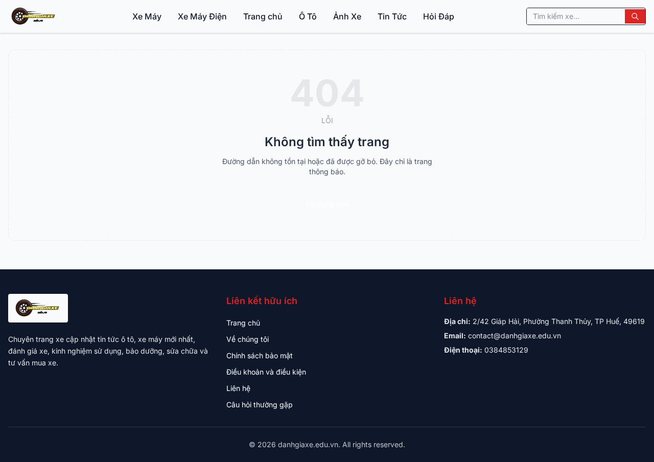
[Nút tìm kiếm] (635, 16)
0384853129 (506, 349)
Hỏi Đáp (438, 16)
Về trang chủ (327, 204)
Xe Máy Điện (202, 16)
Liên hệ (238, 388)
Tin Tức (392, 16)
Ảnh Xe (347, 16)
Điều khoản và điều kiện (266, 371)
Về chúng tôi (247, 339)
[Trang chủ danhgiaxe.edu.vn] (34, 16)
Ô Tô (308, 16)
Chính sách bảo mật (259, 355)
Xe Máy (146, 16)
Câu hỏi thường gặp (259, 404)
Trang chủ (263, 16)
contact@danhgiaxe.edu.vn (514, 335)
